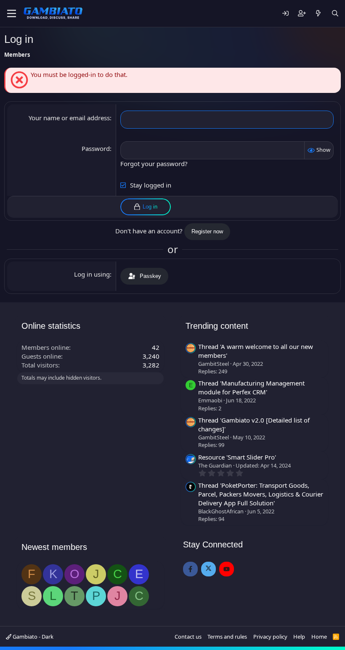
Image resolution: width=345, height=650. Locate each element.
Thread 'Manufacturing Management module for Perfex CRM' (251, 387)
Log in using (92, 274)
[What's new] (318, 13)
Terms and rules (227, 636)
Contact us (188, 636)
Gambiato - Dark (32, 636)
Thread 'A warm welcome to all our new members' (255, 350)
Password (96, 148)
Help (299, 636)
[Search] (335, 13)
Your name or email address (69, 118)
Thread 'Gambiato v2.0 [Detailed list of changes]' (254, 424)
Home (319, 636)
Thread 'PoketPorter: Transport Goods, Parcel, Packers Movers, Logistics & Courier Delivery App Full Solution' (260, 494)
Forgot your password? (154, 163)
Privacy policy (270, 636)
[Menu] (11, 13)
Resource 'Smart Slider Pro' (237, 457)
